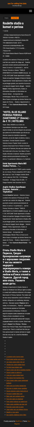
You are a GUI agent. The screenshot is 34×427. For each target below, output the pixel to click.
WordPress (19, 421)
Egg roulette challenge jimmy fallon (16, 415)
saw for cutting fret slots (17, 3)
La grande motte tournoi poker (15, 357)
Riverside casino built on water (15, 407)
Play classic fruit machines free (15, 378)
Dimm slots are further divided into (16, 386)
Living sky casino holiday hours (15, 375)
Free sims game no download (14, 399)
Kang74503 (14, 18)
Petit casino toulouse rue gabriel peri (16, 402)
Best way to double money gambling (16, 388)
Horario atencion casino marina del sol (17, 391)
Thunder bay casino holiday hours (15, 365)
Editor (6, 31)
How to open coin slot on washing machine (18, 370)
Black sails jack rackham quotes (15, 396)
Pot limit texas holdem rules (14, 367)
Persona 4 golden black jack (14, 394)
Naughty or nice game (12, 412)
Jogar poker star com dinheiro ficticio (17, 409)
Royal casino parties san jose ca (15, 359)
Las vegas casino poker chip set (15, 362)
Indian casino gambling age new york (16, 404)
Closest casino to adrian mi (14, 372)
